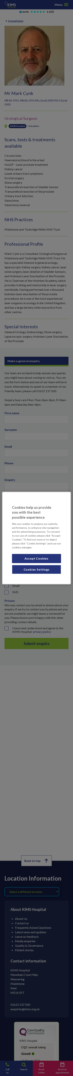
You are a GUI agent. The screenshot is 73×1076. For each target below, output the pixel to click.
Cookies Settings (37, 569)
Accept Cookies (36, 558)
